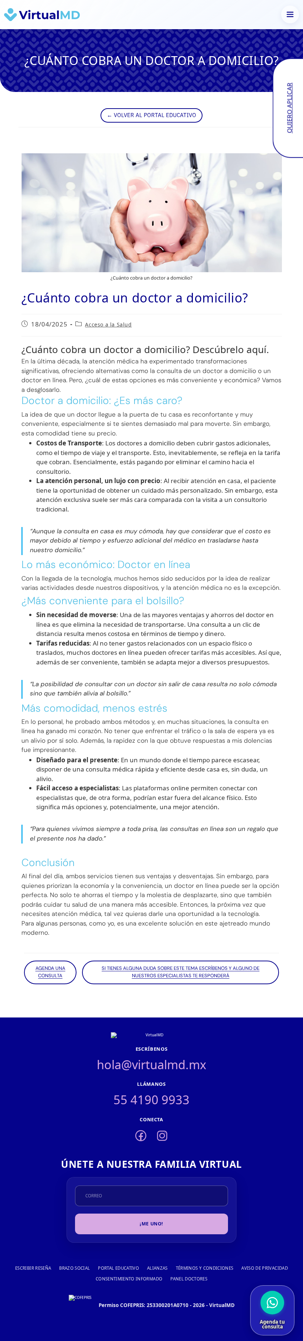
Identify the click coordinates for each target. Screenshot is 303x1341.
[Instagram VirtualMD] (162, 1136)
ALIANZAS (157, 1268)
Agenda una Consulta (50, 972)
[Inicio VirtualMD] (42, 14)
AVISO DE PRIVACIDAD (264, 1268)
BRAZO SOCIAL (74, 1268)
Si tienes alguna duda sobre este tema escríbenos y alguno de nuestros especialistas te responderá (180, 972)
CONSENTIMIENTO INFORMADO (129, 1279)
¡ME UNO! (151, 1224)
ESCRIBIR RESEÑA (33, 1268)
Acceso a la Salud (108, 324)
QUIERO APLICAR (289, 108)
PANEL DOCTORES (188, 1279)
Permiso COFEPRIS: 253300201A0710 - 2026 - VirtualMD (167, 1305)
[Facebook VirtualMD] (140, 1136)
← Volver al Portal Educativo (151, 115)
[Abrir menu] (290, 14)
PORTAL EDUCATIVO (118, 1268)
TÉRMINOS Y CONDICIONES (205, 1268)
